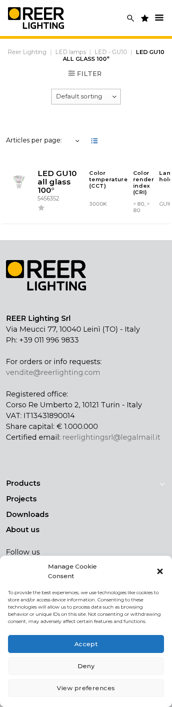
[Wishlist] (41, 209)
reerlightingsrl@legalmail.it (111, 437)
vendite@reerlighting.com (53, 372)
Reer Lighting (27, 52)
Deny (86, 666)
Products (23, 483)
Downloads (27, 514)
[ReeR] (36, 18)
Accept (86, 644)
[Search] (130, 18)
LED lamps (70, 52)
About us (23, 529)
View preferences (86, 688)
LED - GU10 (110, 52)
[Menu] (159, 17)
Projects (21, 499)
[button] (160, 571)
